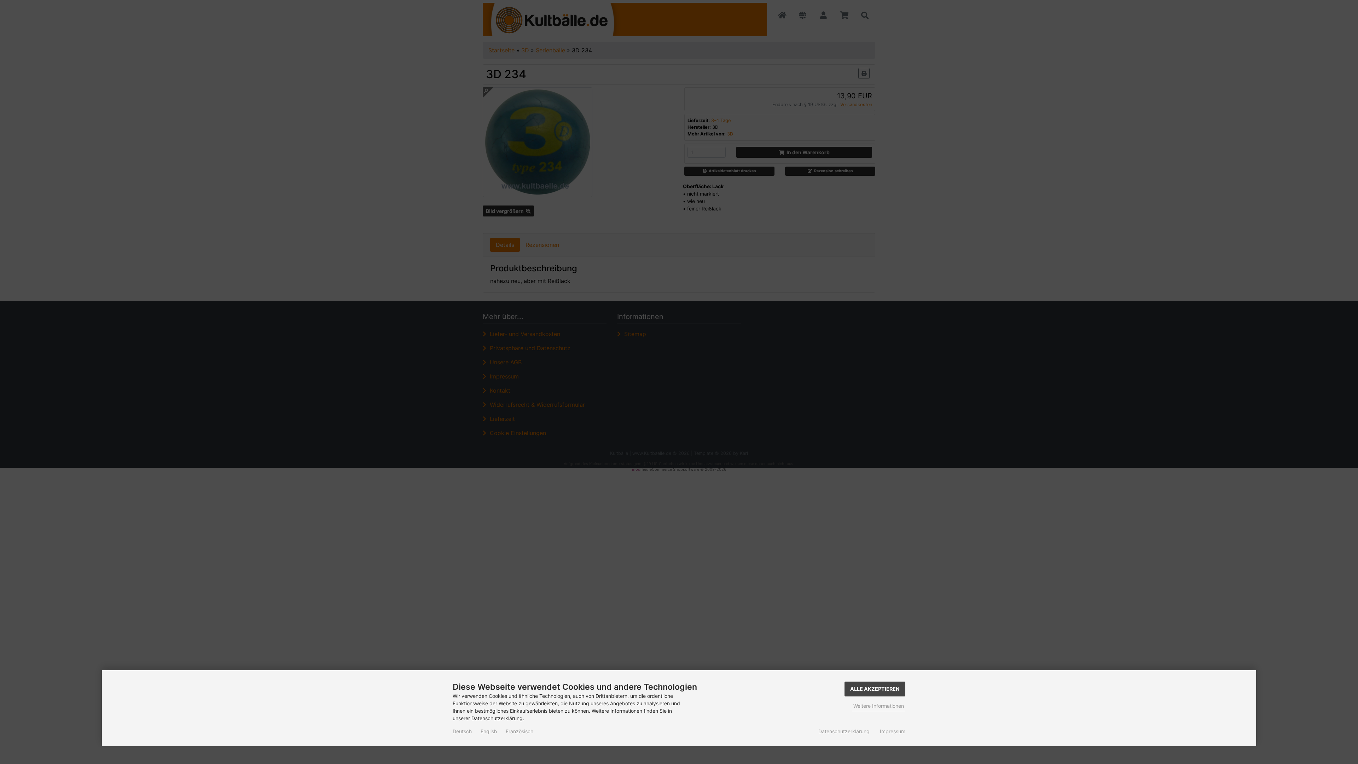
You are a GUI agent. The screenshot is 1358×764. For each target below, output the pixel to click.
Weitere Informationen (878, 706)
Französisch (519, 731)
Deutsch (462, 731)
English (489, 731)
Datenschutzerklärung (844, 731)
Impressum (892, 731)
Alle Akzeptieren (875, 689)
